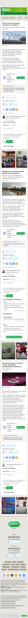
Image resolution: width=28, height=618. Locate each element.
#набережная (5, 180)
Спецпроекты (6, 564)
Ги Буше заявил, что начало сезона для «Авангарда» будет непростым (13, 438)
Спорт (13, 395)
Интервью (22, 567)
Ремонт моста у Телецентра (8, 17)
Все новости (8, 562)
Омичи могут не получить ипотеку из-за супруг (14, 244)
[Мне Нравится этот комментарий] (16, 311)
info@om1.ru (16, 539)
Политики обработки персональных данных (14, 135)
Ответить (22, 311)
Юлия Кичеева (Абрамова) (13, 116)
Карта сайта (23, 569)
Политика (23, 564)
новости (16, 405)
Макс (6, 104)
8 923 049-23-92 (14, 537)
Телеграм (14, 104)
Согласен (24, 616)
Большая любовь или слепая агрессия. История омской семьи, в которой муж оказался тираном (14, 89)
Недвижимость (6, 567)
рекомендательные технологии (8, 601)
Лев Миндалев (10, 464)
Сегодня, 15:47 (7, 310)
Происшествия (15, 567)
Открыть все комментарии (14, 337)
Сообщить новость (10, 97)
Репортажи (20, 562)
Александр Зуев (10, 270)
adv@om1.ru (17, 550)
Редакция (4, 569)
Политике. (17, 616)
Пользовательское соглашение (8, 603)
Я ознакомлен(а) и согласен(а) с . (11, 137)
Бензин (20, 17)
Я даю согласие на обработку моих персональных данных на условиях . (14, 135)
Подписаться (20, 78)
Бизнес (14, 562)
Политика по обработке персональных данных (12, 605)
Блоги (12, 564)
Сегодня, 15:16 (7, 320)
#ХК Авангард (6, 371)
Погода (17, 564)
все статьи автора (9, 120)
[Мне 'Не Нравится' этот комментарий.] (18, 311)
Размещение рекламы (13, 569)
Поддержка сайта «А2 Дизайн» (8, 607)
